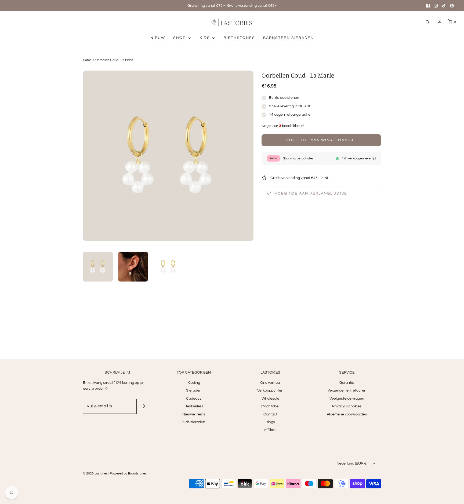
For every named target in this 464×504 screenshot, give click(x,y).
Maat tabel (270, 406)
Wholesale (270, 398)
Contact (270, 414)
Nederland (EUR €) (352, 463)
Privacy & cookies (347, 406)
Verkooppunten (270, 390)
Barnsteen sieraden (288, 38)
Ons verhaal (270, 383)
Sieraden (193, 390)
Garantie (346, 383)
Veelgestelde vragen (346, 398)
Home (87, 60)
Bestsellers (193, 406)
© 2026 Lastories (95, 473)
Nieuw (157, 38)
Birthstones (239, 38)
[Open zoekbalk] (427, 22)
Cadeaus (193, 398)
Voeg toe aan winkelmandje (321, 140)
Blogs (270, 422)
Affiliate (270, 430)
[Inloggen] (439, 22)
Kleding (193, 383)
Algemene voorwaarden (347, 414)
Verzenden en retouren (347, 390)
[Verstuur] (144, 406)
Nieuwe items (193, 414)
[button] (98, 267)
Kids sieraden (193, 422)
